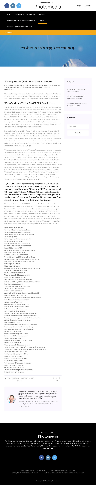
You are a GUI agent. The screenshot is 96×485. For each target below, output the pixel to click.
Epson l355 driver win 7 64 (13, 248)
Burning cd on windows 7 (12, 343)
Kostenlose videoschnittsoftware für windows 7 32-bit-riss (64, 473)
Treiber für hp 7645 (10, 237)
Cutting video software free (13, 302)
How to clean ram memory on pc (14, 252)
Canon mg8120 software (12, 264)
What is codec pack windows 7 (14, 273)
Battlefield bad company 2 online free (16, 300)
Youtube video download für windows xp (17, 286)
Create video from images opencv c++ (16, 304)
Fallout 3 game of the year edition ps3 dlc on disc (30, 14)
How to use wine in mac (12, 322)
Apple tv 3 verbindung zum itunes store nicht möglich (21, 293)
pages (42, 20)
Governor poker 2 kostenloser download (17, 246)
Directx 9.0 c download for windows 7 (16, 255)
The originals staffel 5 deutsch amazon (17, 275)
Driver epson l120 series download (15, 336)
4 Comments (10, 89)
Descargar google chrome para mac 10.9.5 (19, 26)
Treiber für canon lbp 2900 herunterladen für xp (19, 257)
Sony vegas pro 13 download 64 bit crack (17, 363)
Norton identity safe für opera (14, 372)
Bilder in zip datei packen (12, 266)
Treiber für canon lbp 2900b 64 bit (15, 352)
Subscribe (78, 133)
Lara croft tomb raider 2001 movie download (18, 329)
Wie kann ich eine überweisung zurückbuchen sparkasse (22, 297)
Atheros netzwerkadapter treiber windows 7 (18, 370)
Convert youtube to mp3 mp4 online (16, 334)
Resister (87, 6)
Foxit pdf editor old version (13, 356)
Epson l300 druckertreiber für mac (15, 358)
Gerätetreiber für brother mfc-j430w (16, 354)
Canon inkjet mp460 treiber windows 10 (17, 239)
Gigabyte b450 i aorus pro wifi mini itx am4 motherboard (22, 268)
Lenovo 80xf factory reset (12, 331)
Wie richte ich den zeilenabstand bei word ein (19, 234)
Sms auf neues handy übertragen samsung (18, 279)
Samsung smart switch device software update (19, 250)
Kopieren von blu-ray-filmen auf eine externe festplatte (22, 282)
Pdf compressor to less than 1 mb (15, 295)
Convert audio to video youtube (14, 311)
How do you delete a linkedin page (33, 470)
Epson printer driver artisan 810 (14, 228)
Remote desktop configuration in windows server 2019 (22, 259)
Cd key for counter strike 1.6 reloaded (25, 473)
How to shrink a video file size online (16, 307)
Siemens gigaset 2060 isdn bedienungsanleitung (21, 20)
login (79, 6)
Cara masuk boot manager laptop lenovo (17, 230)
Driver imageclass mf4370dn (13, 365)
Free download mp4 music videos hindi (17, 243)
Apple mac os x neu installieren (14, 288)
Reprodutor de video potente (13, 284)
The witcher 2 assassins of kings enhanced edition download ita (25, 349)
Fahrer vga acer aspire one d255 (15, 277)
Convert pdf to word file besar (14, 367)
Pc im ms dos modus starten (13, 241)
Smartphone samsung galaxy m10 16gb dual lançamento (22, 318)
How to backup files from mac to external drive (19, 261)
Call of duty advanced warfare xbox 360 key (18, 327)
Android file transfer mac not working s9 (17, 320)
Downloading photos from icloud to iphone (18, 340)
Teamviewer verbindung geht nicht (15, 270)
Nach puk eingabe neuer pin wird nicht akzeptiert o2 (21, 316)
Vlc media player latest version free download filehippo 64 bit (24, 347)
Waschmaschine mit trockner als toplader (17, 232)
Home (8, 14)
